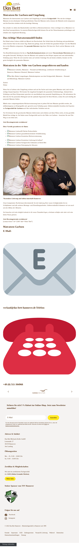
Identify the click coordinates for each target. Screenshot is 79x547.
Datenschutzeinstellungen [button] (12, 535)
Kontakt (7, 533)
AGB (45, 424)
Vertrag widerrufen (8, 544)
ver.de (32, 307)
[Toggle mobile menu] (75, 10)
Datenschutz (60, 533)
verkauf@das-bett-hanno (16, 307)
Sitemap (23, 535)
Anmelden (53, 417)
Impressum (14, 533)
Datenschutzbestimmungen (12, 426)
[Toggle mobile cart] (71, 10)
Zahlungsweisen (28, 533)
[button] (8, 391)
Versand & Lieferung (41, 533)
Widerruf (52, 533)
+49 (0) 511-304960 (13, 384)
